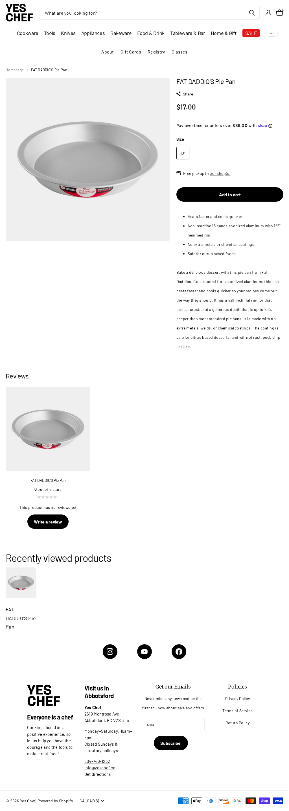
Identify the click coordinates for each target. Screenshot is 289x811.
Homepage (15, 70)
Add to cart (230, 194)
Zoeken (252, 13)
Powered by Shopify (55, 800)
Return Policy (237, 722)
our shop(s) (220, 173)
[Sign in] (268, 12)
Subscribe (170, 743)
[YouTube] (144, 651)
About (107, 51)
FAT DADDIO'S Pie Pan (21, 618)
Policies (237, 686)
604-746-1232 (97, 761)
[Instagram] (110, 651)
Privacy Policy (237, 698)
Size (180, 139)
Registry (156, 51)
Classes (180, 51)
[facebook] (179, 651)
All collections (27, 33)
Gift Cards (131, 51)
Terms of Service (237, 710)
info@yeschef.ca (99, 767)
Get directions (97, 774)
